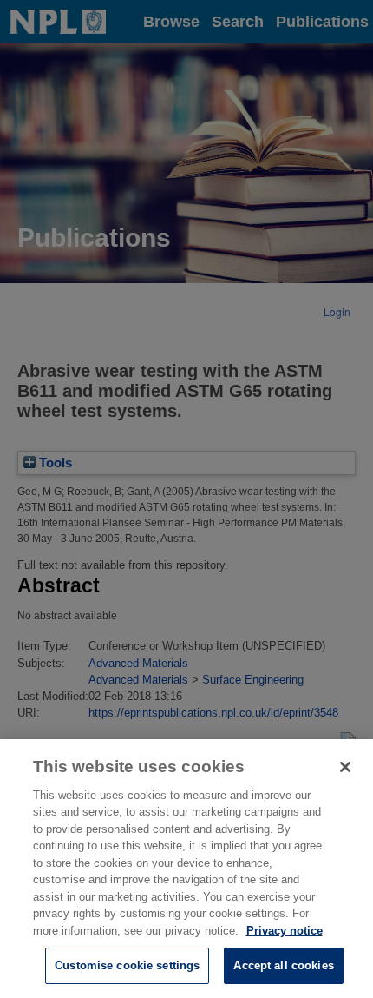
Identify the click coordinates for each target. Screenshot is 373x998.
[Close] (345, 767)
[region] (186, 868)
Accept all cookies (283, 965)
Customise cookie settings (127, 965)
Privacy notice (284, 930)
